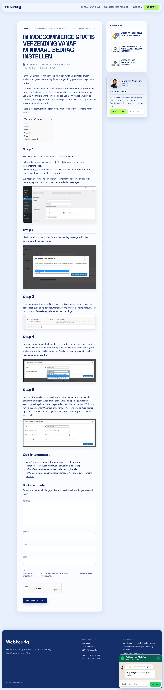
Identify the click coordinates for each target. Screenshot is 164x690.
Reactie (27, 501)
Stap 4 (27, 133)
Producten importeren (133, 653)
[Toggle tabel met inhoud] (49, 120)
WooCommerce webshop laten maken (140, 643)
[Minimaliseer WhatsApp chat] (158, 658)
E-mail (27, 544)
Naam (26, 531)
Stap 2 (27, 126)
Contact (151, 7)
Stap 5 (27, 136)
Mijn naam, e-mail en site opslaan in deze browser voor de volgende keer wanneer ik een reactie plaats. (57, 575)
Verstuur (155, 684)
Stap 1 (27, 123)
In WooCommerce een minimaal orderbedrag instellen (52, 469)
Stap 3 (27, 129)
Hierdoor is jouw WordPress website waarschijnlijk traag (53, 465)
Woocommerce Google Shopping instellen (138, 648)
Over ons (137, 7)
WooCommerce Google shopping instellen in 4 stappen (53, 462)
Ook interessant (31, 139)
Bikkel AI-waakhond (90, 7)
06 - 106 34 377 (93, 655)
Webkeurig (13, 7)
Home (26, 29)
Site (25, 557)
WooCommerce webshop (116, 7)
